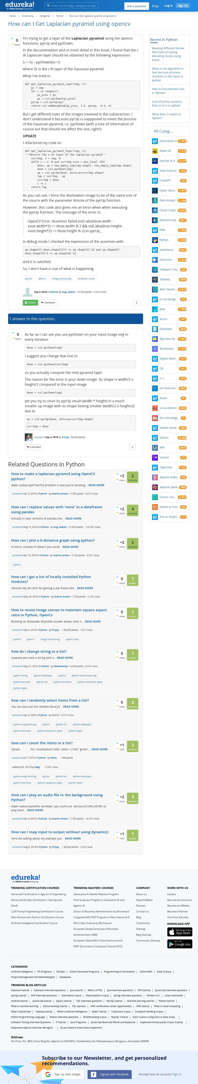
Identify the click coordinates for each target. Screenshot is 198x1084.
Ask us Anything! (170, 517)
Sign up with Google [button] (67, 1074)
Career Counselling (169, 497)
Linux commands (174, 995)
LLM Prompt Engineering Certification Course (37, 911)
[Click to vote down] (12, 44)
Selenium (166, 259)
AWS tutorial (142, 1006)
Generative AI (168, 141)
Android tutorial (19, 1001)
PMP (162, 230)
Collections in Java (121, 1011)
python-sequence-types (90, 682)
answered (39, 437)
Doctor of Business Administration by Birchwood (101, 911)
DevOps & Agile (169, 161)
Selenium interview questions (50, 990)
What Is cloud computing (167, 1006)
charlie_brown (60, 493)
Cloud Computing (169, 210)
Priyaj (65, 437)
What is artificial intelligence (72, 1011)
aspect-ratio (72, 639)
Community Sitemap (148, 940)
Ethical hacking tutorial (55, 1006)
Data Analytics (169, 200)
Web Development (169, 289)
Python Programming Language (28, 1017)
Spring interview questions (128, 995)
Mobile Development (169, 428)
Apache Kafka (168, 477)
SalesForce (166, 250)
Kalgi (37, 767)
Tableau (165, 279)
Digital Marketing (169, 358)
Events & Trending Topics (170, 507)
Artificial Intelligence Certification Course (34, 923)
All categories (164, 131)
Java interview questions (120, 990)
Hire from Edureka (177, 917)
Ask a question (136, 6)
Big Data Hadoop (169, 339)
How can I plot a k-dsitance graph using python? (53, 540)
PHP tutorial (144, 990)
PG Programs (45, 971)
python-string (20, 675)
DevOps (60, 971)
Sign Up (183, 5)
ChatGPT (165, 180)
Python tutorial (166, 1001)
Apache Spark (169, 487)
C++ (162, 378)
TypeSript (166, 467)
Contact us (142, 911)
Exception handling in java (149, 1011)
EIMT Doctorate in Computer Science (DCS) (97, 946)
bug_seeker (68, 292)
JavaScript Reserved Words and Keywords (113, 1022)
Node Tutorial (99, 1011)
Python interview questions (64, 1017)
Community (143, 923)
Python (54, 292)
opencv (42, 278)
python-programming (24, 724)
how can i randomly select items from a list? (50, 700)
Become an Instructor (179, 900)
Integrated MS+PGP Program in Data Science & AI (101, 917)
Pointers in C (153, 995)
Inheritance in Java (71, 995)
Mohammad (61, 666)
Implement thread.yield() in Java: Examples (162, 1022)
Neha (53, 757)
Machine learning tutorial (140, 1001)
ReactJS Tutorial (119, 1017)
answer (32, 302)
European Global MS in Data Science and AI (98, 940)
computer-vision (86, 278)
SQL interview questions (89, 1001)
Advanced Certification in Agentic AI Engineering (38, 894)
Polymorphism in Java (97, 995)
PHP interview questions (44, 995)
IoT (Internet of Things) (169, 388)
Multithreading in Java (95, 1017)
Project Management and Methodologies (33, 977)
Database (166, 329)
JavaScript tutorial (41, 1001)
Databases (65, 977)
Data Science (168, 170)
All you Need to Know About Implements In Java (82, 1027)
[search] (48, 5)
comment (49, 302)
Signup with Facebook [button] (113, 1074)
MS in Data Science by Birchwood (92, 923)
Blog (138, 917)
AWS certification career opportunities (110, 1006)
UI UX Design (168, 299)
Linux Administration (169, 408)
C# (161, 368)
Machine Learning (169, 220)
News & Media (144, 900)
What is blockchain (21, 1011)
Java (162, 309)
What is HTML (95, 990)
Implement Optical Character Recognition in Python (33, 1027)
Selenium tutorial (20, 990)
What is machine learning (24, 1006)
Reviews (140, 905)
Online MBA (146, 971)
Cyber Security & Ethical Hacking (169, 190)
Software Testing (170, 269)
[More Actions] (137, 303)
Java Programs (78, 1022)
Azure (163, 319)
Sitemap (141, 929)
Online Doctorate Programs (84, 971)
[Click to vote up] (12, 38)
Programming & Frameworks (119, 971)
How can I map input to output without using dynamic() (59, 832)
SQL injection (79, 1006)
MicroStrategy (169, 418)
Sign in (176, 1074)
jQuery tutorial (64, 1001)
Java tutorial (76, 990)
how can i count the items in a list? (42, 743)
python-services (21, 682)
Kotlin (163, 398)
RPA (162, 447)
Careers (171, 894)
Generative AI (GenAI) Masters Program (96, 894)
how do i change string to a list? (39, 651)
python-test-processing (84, 675)
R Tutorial (61, 1022)
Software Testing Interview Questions (31, 1022)
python (28, 278)
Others (164, 437)
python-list (42, 682)
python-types (20, 688)
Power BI (165, 151)
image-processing (61, 278)
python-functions (63, 682)
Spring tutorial (18, 995)
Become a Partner (177, 911)
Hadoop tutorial (44, 1011)
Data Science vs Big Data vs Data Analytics (155, 1017)
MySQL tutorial (114, 1001)
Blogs (155, 6)
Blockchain (167, 348)
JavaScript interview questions (171, 990)
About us (141, 894)
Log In (168, 5)
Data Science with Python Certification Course (37, 917)
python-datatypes (43, 675)
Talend (164, 457)
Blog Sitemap (143, 934)
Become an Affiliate (178, 905)
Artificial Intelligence (22, 971)
